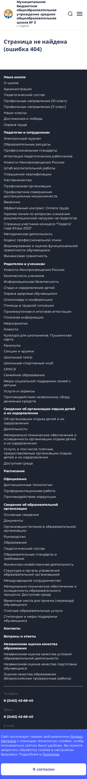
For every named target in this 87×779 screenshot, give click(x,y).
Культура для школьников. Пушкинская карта (37, 337)
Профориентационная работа (29, 491)
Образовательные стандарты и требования (30, 556)
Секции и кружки (19, 351)
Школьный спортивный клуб (28, 363)
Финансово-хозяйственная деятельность (39, 564)
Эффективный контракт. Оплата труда (36, 208)
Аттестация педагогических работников (38, 156)
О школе (11, 83)
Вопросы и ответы (20, 636)
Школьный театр (18, 357)
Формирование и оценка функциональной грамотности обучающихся (41, 248)
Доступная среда (18, 463)
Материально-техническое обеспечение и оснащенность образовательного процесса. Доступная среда (40, 590)
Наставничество (18, 180)
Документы (13, 520)
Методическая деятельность (28, 234)
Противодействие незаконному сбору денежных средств (37, 399)
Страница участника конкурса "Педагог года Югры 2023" (37, 226)
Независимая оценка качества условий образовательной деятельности (38, 656)
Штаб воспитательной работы (29, 168)
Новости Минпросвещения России (34, 162)
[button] (70, 14)
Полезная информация (23, 317)
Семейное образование (24, 375)
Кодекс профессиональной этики (32, 240)
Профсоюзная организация (27, 186)
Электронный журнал (22, 138)
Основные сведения (21, 515)
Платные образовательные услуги (33, 611)
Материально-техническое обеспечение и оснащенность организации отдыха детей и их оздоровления (40, 439)
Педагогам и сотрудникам (27, 133)
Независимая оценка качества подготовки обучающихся (40, 666)
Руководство (15, 537)
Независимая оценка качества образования (30, 646)
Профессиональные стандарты (30, 150)
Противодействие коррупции (30, 497)
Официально (15, 479)
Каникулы (12, 345)
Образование (15, 542)
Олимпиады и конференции (28, 299)
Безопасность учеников (24, 276)
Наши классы (15, 113)
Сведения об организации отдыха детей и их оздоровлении (39, 411)
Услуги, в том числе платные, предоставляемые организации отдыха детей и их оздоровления (37, 453)
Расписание (14, 471)
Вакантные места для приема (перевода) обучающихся (39, 602)
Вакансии (12, 202)
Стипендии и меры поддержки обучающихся (30, 618)
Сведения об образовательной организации (31, 507)
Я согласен (44, 769)
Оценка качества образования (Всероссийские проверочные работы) (37, 676)
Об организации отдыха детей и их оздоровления (34, 421)
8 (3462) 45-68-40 (18, 700)
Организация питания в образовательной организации (40, 528)
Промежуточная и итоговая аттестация (37, 311)
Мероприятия (16, 323)
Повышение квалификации (28, 174)
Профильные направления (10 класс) (35, 101)
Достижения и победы (23, 119)
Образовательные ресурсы (27, 144)
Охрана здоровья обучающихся (30, 293)
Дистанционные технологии (28, 485)
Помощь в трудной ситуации (29, 305)
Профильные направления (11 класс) (35, 107)
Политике (50, 754)
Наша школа (15, 77)
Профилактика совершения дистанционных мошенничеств (30, 194)
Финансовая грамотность (25, 256)
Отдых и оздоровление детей (29, 288)
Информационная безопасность (31, 282)
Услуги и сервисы (19, 391)
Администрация (18, 89)
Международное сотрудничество (32, 580)
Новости (11, 329)
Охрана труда (15, 125)
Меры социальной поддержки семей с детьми (37, 383)
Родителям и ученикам (24, 264)
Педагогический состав (24, 95)
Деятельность (15, 429)
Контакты (12, 628)
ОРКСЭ (10, 369)
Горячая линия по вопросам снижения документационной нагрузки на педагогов (40, 216)
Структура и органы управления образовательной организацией (32, 572)
